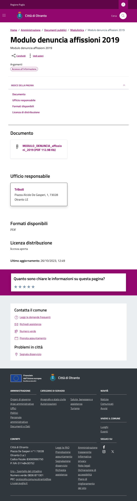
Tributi (19, 189)
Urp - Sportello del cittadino (26, 471)
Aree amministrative (22, 404)
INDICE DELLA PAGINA (22, 85)
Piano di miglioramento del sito (86, 483)
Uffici (13, 408)
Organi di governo (20, 399)
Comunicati (107, 404)
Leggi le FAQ (62, 447)
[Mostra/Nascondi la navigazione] (4, 15)
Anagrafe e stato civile (53, 399)
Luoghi (104, 427)
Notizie (105, 399)
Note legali (84, 465)
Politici (14, 413)
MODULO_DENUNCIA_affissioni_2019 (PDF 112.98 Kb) (42, 148)
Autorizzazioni (48, 404)
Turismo (75, 408)
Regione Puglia (17, 4)
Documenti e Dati (20, 426)
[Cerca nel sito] (123, 15)
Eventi (104, 431)
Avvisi (104, 408)
